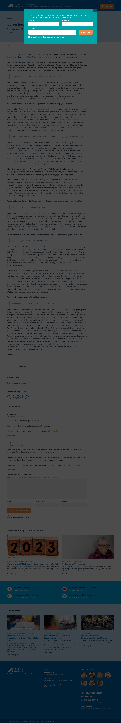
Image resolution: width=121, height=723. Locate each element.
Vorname (31, 21)
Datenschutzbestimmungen (52, 37)
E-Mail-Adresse (33, 29)
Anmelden (85, 32)
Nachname (66, 21)
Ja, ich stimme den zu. (47, 37)
